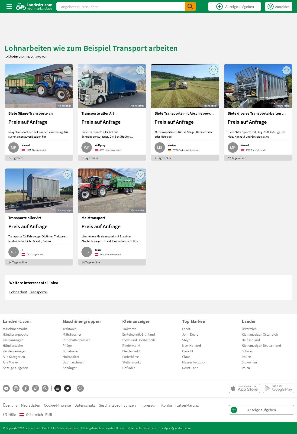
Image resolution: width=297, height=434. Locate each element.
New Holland (191, 345)
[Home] (34, 6)
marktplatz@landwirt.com (175, 428)
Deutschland (251, 339)
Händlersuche (13, 345)
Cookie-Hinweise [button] (57, 405)
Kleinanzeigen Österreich (260, 334)
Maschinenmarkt (15, 328)
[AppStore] (244, 388)
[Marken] (67, 388)
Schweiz (248, 351)
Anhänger (70, 367)
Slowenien (249, 362)
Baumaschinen (73, 362)
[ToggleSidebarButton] (9, 6)
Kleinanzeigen (13, 339)
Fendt (186, 328)
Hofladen (129, 367)
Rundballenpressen (76, 339)
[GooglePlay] (278, 388)
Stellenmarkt (131, 362)
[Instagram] (16, 388)
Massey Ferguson (194, 362)
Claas (186, 356)
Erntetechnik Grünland (138, 334)
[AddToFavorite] (67, 70)
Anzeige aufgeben (15, 367)
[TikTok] (35, 388)
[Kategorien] (57, 388)
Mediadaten (30, 405)
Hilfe (12, 414)
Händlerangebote (15, 334)
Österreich (249, 328)
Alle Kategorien (14, 356)
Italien (246, 356)
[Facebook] (25, 388)
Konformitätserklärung (180, 405)
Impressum (148, 405)
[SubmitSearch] (190, 6)
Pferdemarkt (131, 351)
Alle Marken (11, 362)
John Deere (190, 334)
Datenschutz (84, 405)
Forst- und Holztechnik (138, 339)
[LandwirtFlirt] (80, 388)
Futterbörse (130, 356)
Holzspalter (71, 356)
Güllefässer (70, 351)
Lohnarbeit (18, 292)
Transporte (38, 292)
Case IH (187, 351)
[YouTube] (6, 388)
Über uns (10, 405)
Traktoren (70, 328)
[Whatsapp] (45, 388)
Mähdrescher (72, 334)
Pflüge (67, 345)
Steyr (186, 339)
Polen (246, 367)
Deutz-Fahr (190, 367)
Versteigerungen (14, 351)
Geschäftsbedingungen (117, 405)
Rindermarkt (131, 345)
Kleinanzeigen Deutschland (261, 345)
